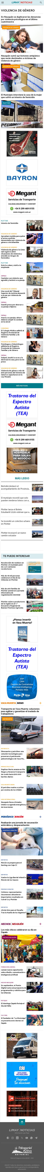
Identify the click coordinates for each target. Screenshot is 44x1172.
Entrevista (7, 719)
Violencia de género (11, 27)
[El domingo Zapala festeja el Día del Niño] (35, 1000)
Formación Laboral (8, 967)
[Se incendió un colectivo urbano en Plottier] (37, 519)
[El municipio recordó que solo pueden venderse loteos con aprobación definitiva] (37, 496)
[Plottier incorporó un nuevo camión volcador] (37, 531)
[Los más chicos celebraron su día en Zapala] (22, 935)
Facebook (8, 1138)
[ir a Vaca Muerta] (12, 703)
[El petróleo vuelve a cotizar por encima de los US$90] (35, 784)
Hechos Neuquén (9, 937)
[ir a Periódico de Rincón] (12, 816)
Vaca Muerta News (8, 784)
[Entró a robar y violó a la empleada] (35, 263)
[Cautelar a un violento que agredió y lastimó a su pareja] (35, 276)
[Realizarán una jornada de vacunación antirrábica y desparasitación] (22, 828)
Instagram (12, 1138)
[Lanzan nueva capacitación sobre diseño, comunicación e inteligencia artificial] (35, 967)
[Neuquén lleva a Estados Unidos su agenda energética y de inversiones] (35, 799)
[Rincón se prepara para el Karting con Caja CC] (35, 860)
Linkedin (17, 1138)
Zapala (3, 276)
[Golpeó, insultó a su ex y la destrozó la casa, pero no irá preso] (35, 355)
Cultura (4, 1015)
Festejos (4, 1000)
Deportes (4, 860)
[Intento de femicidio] (35, 221)
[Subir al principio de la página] (22, 1122)
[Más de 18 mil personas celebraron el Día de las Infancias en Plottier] (35, 575)
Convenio (5, 328)
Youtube (26, 1138)
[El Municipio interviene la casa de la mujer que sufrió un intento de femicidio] (22, 101)
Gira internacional (8, 799)
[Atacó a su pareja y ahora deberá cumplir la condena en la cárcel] (35, 315)
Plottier (6, 103)
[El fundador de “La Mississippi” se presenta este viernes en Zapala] (35, 1015)
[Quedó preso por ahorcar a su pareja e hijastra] (35, 302)
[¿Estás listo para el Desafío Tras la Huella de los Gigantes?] (35, 907)
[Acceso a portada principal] (22, 2)
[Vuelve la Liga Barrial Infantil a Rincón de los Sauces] (35, 875)
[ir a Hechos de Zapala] (12, 924)
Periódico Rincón (10, 830)
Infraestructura (7, 766)
